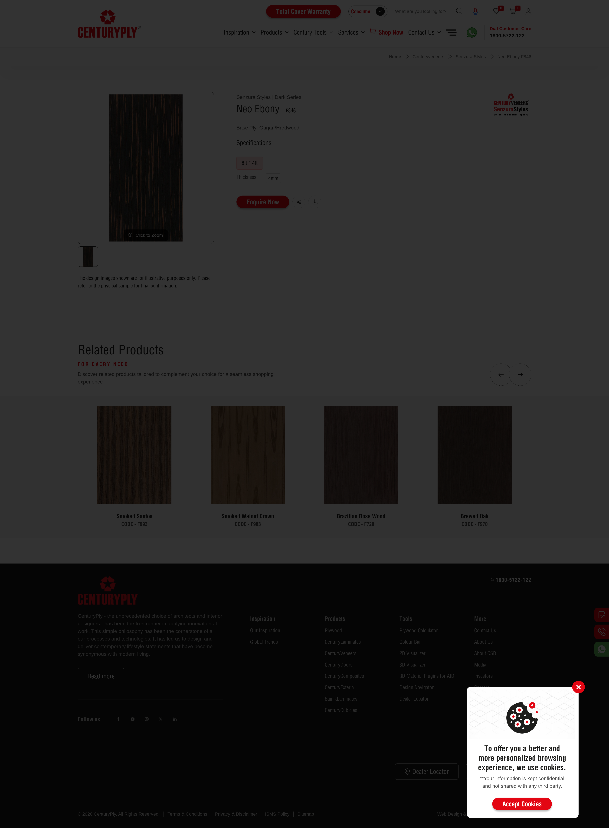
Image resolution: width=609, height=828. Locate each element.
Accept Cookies (522, 804)
